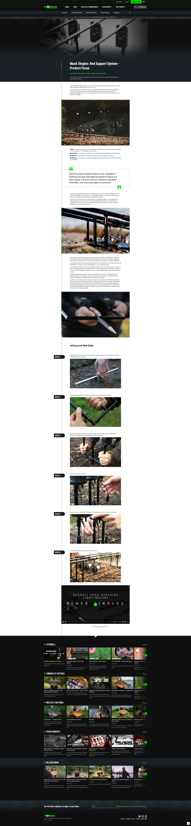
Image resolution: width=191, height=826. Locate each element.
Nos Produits (120, 7)
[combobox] (140, 7)
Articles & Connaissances (89, 7)
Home (76, 17)
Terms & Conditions (141, 819)
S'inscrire (118, 806)
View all (145, 644)
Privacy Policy (131, 819)
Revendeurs (119, 1)
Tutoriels (64, 12)
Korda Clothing (136, 1)
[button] (146, 655)
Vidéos (67, 7)
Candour (50, 819)
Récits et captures (91, 12)
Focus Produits (105, 12)
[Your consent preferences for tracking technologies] (188, 823)
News (75, 7)
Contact (127, 1)
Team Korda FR (106, 7)
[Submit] (135, 7)
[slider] (88, 622)
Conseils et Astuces (76, 12)
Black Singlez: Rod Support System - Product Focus (134, 806)
